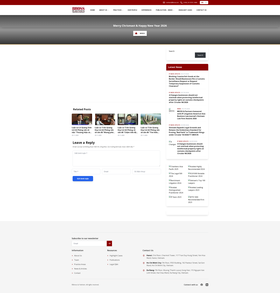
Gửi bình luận (83, 178)
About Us (103, 10)
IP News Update (174, 74)
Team (75, 260)
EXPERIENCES (146, 10)
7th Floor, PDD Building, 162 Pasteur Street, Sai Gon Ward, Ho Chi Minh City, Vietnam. (176, 264)
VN (206, 2)
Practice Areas (79, 264)
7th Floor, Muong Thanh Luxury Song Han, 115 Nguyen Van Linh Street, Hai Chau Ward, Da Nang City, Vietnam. (175, 271)
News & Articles (79, 268)
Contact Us (201, 10)
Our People (132, 10)
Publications (113, 260)
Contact (76, 273)
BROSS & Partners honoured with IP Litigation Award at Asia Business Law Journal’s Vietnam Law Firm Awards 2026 (191, 115)
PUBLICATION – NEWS (164, 10)
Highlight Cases (185, 10)
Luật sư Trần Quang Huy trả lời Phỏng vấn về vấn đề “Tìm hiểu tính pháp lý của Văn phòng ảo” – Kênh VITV (150, 132)
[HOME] (136, 33)
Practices (117, 10)
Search (171, 51)
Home (92, 10)
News (142, 33)
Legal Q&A (112, 264)
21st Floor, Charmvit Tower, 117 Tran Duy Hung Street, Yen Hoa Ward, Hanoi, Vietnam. (176, 256)
